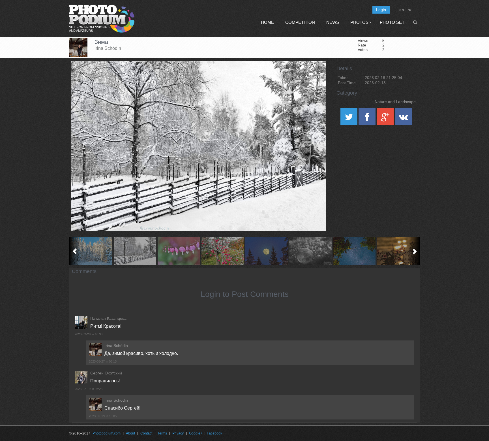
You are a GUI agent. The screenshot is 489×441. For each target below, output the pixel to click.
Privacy (178, 433)
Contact (146, 433)
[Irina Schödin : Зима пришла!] (91, 251)
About (130, 433)
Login (381, 9)
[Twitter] (349, 118)
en (401, 9)
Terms (162, 433)
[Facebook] (368, 118)
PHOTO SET (392, 22)
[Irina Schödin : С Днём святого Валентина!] (179, 251)
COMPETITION (300, 22)
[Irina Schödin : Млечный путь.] (354, 251)
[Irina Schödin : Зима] (135, 251)
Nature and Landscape (395, 101)
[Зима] (314, 75)
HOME (267, 22)
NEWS (332, 22)
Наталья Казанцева (108, 318)
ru (409, 9)
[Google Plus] (386, 118)
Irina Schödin (108, 48)
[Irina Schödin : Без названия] (398, 251)
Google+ (195, 433)
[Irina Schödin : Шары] (222, 251)
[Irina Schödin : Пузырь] (310, 251)
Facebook (214, 433)
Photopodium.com (107, 433)
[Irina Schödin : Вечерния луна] (266, 251)
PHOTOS (359, 22)
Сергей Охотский (106, 373)
